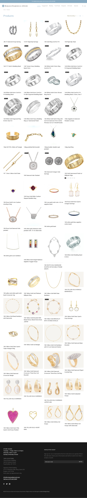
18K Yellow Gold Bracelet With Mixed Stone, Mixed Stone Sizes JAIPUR (33, 319)
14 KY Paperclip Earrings (31, 42)
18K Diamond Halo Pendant (32, 175)
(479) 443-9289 (52, 1)
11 (72, 178)
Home (4, 9)
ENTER (80, 461)
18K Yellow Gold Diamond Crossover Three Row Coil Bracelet (31, 373)
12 (74, 178)
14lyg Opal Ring (69, 147)
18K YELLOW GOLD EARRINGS (12, 399)
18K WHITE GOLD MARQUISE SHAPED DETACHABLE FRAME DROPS (53, 267)
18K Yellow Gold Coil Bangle (32, 344)
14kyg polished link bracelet (32, 147)
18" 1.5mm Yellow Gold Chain (11, 173)
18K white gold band (50, 226)
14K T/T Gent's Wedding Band (12, 66)
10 (70, 178)
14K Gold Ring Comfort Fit (51, 42)
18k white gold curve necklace (12, 255)
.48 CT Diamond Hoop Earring (12, 42)
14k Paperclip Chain (70, 42)
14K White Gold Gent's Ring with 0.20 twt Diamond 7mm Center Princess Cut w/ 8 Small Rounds (53, 120)
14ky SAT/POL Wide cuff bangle (12, 147)
